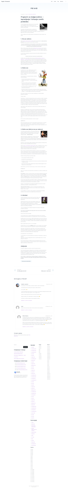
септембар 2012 (33, 380)
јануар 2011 (33, 404)
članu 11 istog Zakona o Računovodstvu (29, 145)
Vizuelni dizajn (33, 445)
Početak (40, 346)
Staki (22, 306)
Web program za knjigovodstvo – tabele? (20, 355)
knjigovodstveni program (37, 48)
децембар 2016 (33, 352)
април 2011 (33, 399)
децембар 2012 (33, 375)
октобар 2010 (33, 409)
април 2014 (33, 363)
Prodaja (32, 440)
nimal (27, 14)
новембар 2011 (33, 393)
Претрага (15, 344)
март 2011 (33, 401)
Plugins (32, 457)
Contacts (40, 356)
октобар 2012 (33, 378)
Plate (32, 438)
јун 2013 (32, 368)
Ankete (32, 422)
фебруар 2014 (33, 365)
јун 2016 (32, 353)
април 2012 (33, 386)
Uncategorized (33, 443)
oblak (32, 435)
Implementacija (33, 432)
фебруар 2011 (33, 403)
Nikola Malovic (25, 315)
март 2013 (33, 371)
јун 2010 (32, 416)
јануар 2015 (33, 360)
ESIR (51, 1)
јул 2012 (32, 381)
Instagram (48, 353)
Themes (32, 462)
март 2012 (33, 388)
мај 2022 (32, 347)
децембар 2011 (33, 391)
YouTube (48, 366)
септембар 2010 (33, 411)
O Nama (40, 353)
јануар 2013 (33, 373)
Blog (58, 1)
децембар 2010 (33, 406)
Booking (32, 449)
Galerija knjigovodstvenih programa (34, 429)
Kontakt (55, 1)
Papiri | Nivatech (5, 1)
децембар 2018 (33, 348)
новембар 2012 (33, 376)
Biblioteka (61, 1)
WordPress (48, 373)
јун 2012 (32, 383)
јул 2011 (32, 396)
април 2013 (33, 370)
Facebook (48, 346)
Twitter (48, 360)
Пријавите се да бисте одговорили (26, 300)
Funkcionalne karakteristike (32, 14)
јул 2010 (32, 414)
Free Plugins (32, 469)
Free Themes (32, 476)
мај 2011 (32, 398)
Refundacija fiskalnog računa (18, 353)
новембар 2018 (33, 350)
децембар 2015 (33, 358)
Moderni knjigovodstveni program (19, 358)
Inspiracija (33, 433)
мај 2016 (32, 355)
